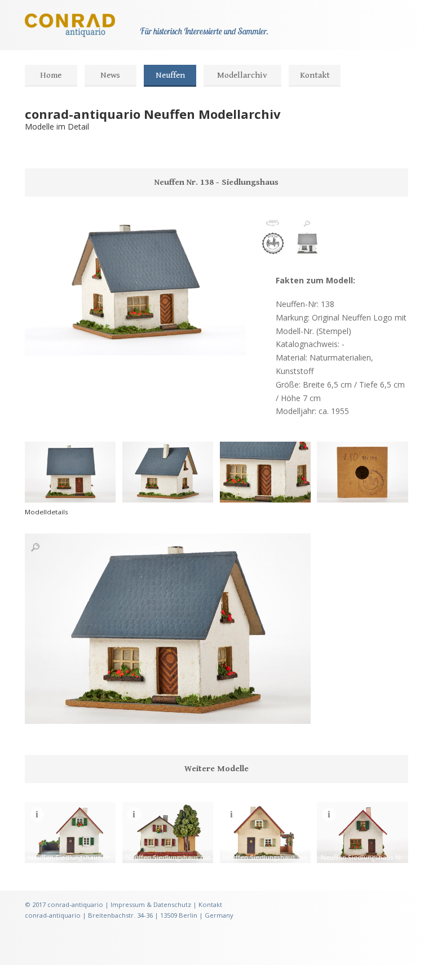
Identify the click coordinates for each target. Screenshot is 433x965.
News (110, 75)
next (76, 341)
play (57, 341)
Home (50, 75)
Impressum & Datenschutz (151, 904)
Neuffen (170, 75)
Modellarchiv (242, 75)
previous (39, 341)
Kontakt (315, 75)
